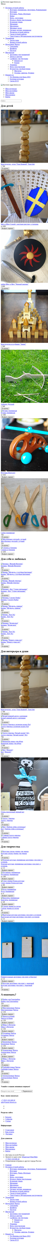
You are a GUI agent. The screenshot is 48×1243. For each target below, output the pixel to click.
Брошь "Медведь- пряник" (11, 608)
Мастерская (9, 1212)
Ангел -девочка (7, 820)
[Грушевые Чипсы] (8, 1033)
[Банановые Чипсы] (9, 1042)
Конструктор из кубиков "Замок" (13, 344)
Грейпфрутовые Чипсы (10, 1069)
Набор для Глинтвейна (9, 1001)
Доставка (8, 1134)
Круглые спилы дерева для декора (14, 853)
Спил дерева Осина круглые (12, 883)
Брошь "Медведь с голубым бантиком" (15, 574)
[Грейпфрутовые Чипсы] (10, 1067)
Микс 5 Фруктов (7, 1027)
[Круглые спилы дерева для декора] (15, 851)
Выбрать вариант (7, 228)
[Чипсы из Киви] (8, 1016)
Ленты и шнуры (16, 1216)
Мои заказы (9, 93)
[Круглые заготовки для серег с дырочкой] (17, 983)
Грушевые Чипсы (7, 1035)
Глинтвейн (14, 1205)
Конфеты (13, 1208)
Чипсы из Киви (7, 1018)
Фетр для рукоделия (17, 1226)
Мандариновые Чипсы (9, 1010)
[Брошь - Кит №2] (8, 615)
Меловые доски (16, 1187)
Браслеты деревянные (9, 900)
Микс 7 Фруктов (7, 1061)
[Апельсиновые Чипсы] (10, 1076)
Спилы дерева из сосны (10, 908)
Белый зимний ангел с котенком (13, 718)
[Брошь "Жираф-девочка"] (11, 581)
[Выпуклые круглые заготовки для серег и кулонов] (21, 915)
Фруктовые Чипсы (12, 1203)
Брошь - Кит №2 (7, 617)
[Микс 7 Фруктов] (8, 1059)
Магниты (17, 1230)
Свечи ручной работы (18, 1193)
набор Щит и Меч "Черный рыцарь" (15, 284)
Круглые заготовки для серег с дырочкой (16, 985)
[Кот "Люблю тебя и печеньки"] (13, 827)
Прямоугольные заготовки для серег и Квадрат (19, 977)
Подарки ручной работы (14, 1167)
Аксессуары (14, 1199)
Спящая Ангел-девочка (10, 837)
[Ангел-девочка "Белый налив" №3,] (15, 733)
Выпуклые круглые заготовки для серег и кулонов (20, 917)
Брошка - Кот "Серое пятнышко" (13, 591)
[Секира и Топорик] (9, 548)
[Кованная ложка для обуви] (12, 741)
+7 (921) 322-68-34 (8, 1100)
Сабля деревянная (8, 533)
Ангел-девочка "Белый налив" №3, (14, 735)
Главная (8, 1165)
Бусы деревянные (7, 891)
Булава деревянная (8, 413)
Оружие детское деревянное (20, 1189)
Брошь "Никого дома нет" (11, 642)
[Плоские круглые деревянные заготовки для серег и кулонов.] (24, 862)
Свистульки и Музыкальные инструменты (26, 1195)
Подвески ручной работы (19, 1191)
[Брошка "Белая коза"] (9, 623)
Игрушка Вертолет (8, 473)
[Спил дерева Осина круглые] (12, 881)
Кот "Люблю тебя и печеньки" (12, 829)
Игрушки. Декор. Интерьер (20, 1173)
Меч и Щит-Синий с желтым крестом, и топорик (19, 224)
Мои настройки (11, 91)
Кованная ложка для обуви (11, 743)
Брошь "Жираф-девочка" (10, 583)
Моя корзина (10, 95)
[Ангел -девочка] (8, 818)
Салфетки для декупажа (19, 1218)
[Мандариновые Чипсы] (10, 1008)
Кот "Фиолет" (6, 752)
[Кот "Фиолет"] (7, 750)
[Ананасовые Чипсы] (9, 1050)
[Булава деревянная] (9, 411)
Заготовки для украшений (20, 1214)
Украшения (9, 1197)
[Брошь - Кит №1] (8, 632)
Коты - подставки (16, 1177)
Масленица (14, 1185)
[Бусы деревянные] (8, 889)
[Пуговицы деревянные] (10, 872)
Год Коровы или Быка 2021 (20, 1236)
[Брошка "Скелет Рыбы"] (11, 598)
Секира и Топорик (8, 550)
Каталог (8, 1117)
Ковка (12, 1175)
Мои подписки (11, 89)
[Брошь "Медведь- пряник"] (12, 606)
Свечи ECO (14, 1240)
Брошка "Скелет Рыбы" (10, 600)
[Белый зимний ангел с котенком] (14, 716)
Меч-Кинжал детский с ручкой (12, 541)
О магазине (9, 1130)
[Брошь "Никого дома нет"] (11, 640)
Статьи (8, 1121)
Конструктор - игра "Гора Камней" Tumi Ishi (18, 164)
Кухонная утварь (16, 1181)
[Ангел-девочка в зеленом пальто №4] (15, 724)
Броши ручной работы (18, 1201)
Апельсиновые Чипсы (9, 1078)
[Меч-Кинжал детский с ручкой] (13, 539)
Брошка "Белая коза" (9, 625)
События (8, 1119)
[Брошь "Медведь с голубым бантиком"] (16, 572)
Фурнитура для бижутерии (20, 1228)
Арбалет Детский (7, 404)
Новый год (18, 1220)
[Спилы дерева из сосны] (11, 906)
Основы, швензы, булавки (24, 1232)
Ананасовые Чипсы (8, 1052)
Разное (16, 1222)
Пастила (13, 1210)
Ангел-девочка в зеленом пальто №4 (15, 726)
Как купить (9, 1132)
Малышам (14, 1183)
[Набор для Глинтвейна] (10, 999)
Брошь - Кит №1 (7, 634)
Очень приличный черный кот (12, 812)
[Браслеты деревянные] (10, 898)
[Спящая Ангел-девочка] (10, 835)
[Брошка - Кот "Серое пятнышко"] (14, 589)
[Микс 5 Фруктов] (8, 1025)
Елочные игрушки (17, 1238)
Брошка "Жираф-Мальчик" (11, 566)
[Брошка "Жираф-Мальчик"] (12, 564)
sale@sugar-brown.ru (8, 1102)
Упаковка (13, 1224)
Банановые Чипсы (8, 1044)
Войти (7, 97)
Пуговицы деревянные (9, 874)
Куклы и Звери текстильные (20, 1179)
